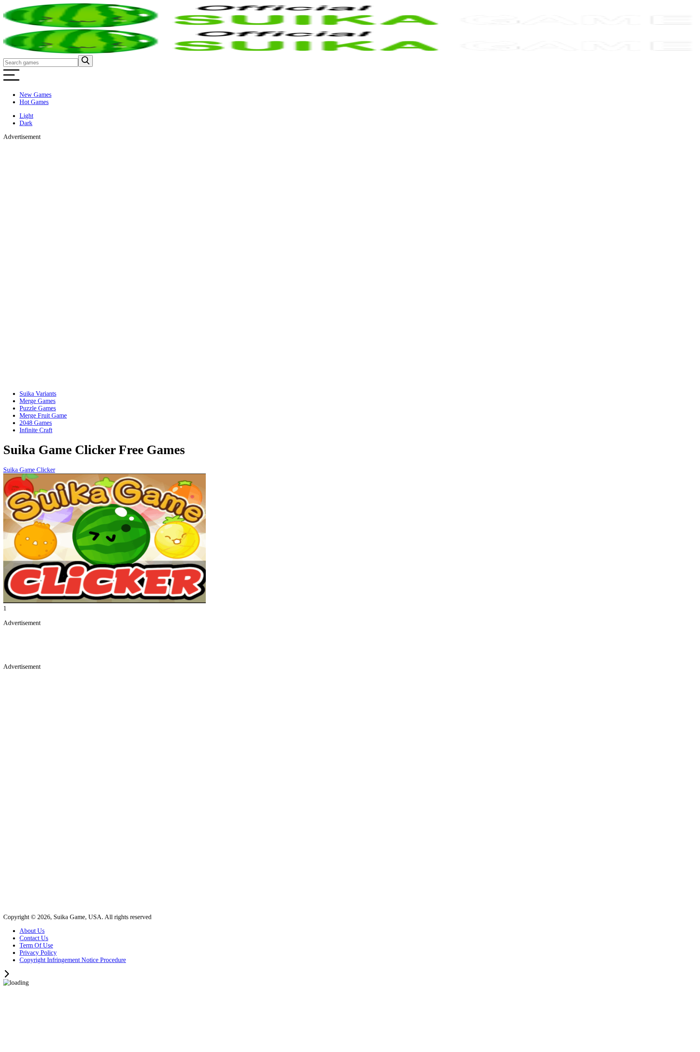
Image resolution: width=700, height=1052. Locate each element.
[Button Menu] (11, 80)
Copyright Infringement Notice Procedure (72, 959)
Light (26, 115)
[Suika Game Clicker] (104, 600)
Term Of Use (36, 945)
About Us (32, 930)
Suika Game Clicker (29, 469)
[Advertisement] (43, 262)
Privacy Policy (38, 952)
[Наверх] (7, 975)
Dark (25, 122)
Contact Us (33, 938)
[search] (85, 61)
